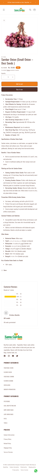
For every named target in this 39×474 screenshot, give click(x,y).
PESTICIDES (7, 401)
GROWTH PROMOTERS (10, 389)
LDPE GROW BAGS (8, 414)
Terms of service (24, 470)
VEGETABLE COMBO (9, 377)
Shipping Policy (8, 448)
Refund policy (24, 467)
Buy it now (19, 89)
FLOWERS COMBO (8, 381)
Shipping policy (32, 467)
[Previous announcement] (3, 2)
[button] (4, 10)
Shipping (8, 70)
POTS (5, 419)
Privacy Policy (7, 439)
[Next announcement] (35, 2)
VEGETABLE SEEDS (8, 368)
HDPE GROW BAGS (8, 410)
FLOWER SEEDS (8, 372)
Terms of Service (8, 452)
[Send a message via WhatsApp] (36, 471)
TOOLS (5, 423)
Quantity (3, 73)
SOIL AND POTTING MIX (10, 406)
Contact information (14, 467)
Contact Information (9, 435)
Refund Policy (7, 443)
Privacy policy (15, 470)
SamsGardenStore (11, 464)
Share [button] (5, 270)
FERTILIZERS (7, 385)
